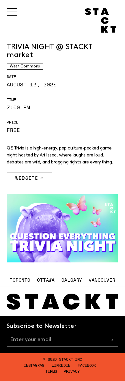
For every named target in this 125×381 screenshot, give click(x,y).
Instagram (34, 365)
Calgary (71, 279)
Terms (51, 371)
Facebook (87, 365)
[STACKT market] (62, 302)
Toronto (20, 279)
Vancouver (102, 279)
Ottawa (46, 279)
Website (26, 177)
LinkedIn (61, 365)
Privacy (72, 371)
